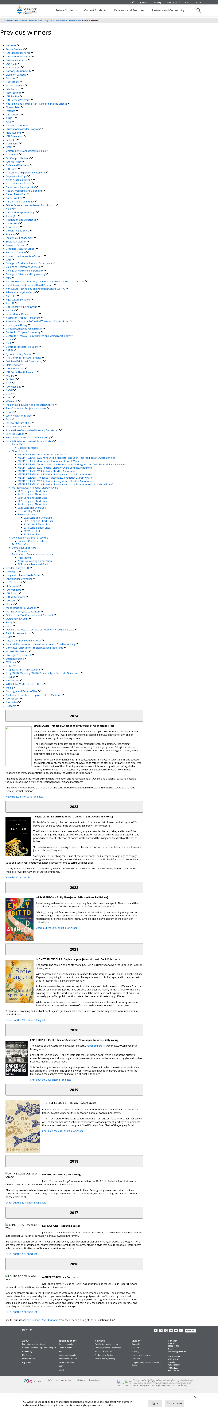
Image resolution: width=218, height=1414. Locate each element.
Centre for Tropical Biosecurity (23, 332)
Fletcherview (13, 365)
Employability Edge (16, 176)
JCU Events (12, 593)
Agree (155, 1403)
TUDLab (11, 677)
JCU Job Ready (14, 161)
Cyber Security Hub (17, 426)
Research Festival (16, 245)
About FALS (18, 444)
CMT (9, 343)
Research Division (16, 252)
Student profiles (15, 658)
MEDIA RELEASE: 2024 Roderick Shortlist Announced (46, 471)
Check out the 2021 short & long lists (25, 1020)
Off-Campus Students (18, 158)
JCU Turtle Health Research (21, 372)
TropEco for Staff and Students (23, 669)
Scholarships (13, 89)
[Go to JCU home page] (27, 1330)
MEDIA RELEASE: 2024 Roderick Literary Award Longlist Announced (55, 474)
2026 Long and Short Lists (32, 491)
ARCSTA (10, 310)
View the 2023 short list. (18, 877)
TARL (9, 397)
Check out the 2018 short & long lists (25, 1202)
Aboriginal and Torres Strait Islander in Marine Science (36, 103)
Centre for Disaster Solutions (22, 346)
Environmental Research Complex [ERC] (28, 437)
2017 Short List (32, 531)
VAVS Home (13, 680)
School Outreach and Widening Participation (31, 205)
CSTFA (10, 350)
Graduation (12, 154)
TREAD (10, 666)
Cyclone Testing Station (19, 354)
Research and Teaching (129, 10)
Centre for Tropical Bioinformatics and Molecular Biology (38, 336)
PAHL (9, 626)
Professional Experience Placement (26, 172)
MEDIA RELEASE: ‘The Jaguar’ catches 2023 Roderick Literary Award (55, 477)
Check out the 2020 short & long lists (50, 1079)
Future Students (66, 10)
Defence (11, 110)
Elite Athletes (13, 107)
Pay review (12, 702)
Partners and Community (168, 10)
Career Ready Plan (16, 194)
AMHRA (10, 303)
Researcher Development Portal (24, 640)
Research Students (66, 1362)
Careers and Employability (20, 187)
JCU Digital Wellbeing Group (22, 307)
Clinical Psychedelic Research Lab (24, 328)
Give (198, 2)
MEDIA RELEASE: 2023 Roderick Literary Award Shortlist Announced (55, 481)
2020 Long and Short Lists (38, 521)
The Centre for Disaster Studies (24, 357)
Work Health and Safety (19, 415)
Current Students (95, 10)
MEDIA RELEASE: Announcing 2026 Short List (42, 454)
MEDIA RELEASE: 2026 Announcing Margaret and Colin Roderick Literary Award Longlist (66, 457)
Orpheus (11, 379)
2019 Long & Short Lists (37, 524)
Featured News (28, 1358)
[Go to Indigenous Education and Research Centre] (121, 1385)
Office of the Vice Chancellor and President (30, 615)
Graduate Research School (21, 248)
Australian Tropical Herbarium (23, 317)
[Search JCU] (198, 10)
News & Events (20, 451)
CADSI (9, 390)
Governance (13, 227)
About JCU (12, 216)
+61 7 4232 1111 (174, 1365)
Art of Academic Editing (19, 183)
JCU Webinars (14, 589)
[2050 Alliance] (34, 1383)
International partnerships (21, 212)
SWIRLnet (11, 662)
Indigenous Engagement (20, 238)
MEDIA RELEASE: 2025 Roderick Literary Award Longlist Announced (55, 467)
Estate (9, 412)
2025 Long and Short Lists (32, 494)
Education (136, 1358)
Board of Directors (28, 447)
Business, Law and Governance (108, 1347)
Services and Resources (141, 1355)
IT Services (12, 586)
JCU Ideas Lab (14, 386)
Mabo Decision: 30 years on (21, 607)
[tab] (74, 716)
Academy (11, 234)
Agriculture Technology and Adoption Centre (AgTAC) (36, 288)
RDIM (9, 636)
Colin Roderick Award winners (41, 1320)
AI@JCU (10, 118)
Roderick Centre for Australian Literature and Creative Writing (41, 644)
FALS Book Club (20, 544)
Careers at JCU (14, 198)
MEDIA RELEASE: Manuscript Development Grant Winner (49, 461)
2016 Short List (32, 534)
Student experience (17, 60)
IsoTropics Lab (14, 582)
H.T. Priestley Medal (29, 511)
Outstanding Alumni (17, 618)
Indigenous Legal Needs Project (24, 575)
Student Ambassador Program (23, 129)
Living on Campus (16, 74)
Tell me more (174, 1403)
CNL (8, 394)
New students (14, 132)
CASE (9, 259)
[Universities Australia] (59, 1380)
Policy (9, 622)
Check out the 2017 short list (21, 1254)
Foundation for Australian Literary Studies (23, 20)
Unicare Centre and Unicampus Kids (26, 150)
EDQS (9, 147)
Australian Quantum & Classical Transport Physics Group (38, 321)
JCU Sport (11, 600)
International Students (19, 56)
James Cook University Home (30, 9)
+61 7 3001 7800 (174, 1370)
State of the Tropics (17, 651)
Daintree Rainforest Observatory (24, 361)
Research (11, 706)
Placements (12, 143)
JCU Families (13, 96)
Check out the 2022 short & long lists (56, 927)
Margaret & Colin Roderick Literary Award (62, 20)
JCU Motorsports (16, 597)
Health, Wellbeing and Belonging (24, 190)
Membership (25, 551)
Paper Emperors (95, 1045)
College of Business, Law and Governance (29, 263)
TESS (9, 383)
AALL (9, 121)
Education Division (16, 241)
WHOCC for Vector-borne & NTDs (25, 684)
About (26, 1340)
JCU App (144, 2)
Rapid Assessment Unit (19, 633)
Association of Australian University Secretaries (32, 430)
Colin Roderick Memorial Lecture (30, 537)
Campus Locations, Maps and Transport (39, 1347)
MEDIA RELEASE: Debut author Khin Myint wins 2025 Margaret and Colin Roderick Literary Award (71, 464)
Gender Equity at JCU (18, 568)
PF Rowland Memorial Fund (33, 564)
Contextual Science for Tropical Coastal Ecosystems (35, 647)
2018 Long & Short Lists (37, 527)
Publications (13, 81)
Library (157, 2)
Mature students (15, 85)
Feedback (190, 1330)
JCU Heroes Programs (18, 100)
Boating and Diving (17, 325)
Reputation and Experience (21, 219)
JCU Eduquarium (15, 368)
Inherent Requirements (19, 578)
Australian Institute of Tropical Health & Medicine (34, 695)
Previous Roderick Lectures (33, 541)
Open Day (11, 63)
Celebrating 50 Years (18, 230)
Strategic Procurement (19, 655)
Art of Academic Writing (19, 179)
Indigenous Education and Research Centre (30, 404)
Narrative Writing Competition (35, 561)
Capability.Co (13, 114)
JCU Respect (13, 698)
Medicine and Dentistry (104, 1355)
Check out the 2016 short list (21, 1312)
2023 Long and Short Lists (32, 501)
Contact (186, 2)
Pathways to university (19, 71)
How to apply (13, 67)
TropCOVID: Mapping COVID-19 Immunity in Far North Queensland (43, 673)
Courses (11, 78)
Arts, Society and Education (106, 1344)
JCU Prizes (12, 169)
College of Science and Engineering (26, 274)
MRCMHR (11, 45)
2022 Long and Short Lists (32, 504)
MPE (9, 277)
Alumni (10, 209)
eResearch (12, 401)
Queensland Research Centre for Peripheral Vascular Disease (40, 629)
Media (9, 687)
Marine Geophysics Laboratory (23, 611)
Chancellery (12, 223)
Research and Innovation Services (25, 256)
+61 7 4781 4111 (174, 1359)
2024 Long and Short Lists (32, 497)
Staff (131, 2)
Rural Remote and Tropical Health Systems (30, 285)
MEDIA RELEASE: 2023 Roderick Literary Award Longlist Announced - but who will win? (65, 484)
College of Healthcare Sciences (23, 267)
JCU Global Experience (18, 52)
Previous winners (27, 514)
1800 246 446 (173, 1346)
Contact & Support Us (24, 547)
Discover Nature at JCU (19, 423)
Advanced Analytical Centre (21, 292)
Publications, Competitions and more (32, 554)
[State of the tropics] (88, 1380)
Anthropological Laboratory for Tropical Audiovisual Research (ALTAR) (45, 281)
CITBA (9, 339)
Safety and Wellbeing (18, 165)
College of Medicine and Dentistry (25, 270)
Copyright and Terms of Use (22, 691)
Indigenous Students (67, 1355)
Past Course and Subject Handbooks (26, 408)
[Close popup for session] (195, 1397)
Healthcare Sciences (103, 1351)
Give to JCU (12, 571)
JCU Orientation (15, 136)
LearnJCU (172, 2)
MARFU (10, 375)
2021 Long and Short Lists (32, 507)
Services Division (15, 433)
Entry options (14, 92)
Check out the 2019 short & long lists (62, 1131)
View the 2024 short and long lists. (24, 796)
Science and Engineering (105, 1358)
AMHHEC (11, 296)
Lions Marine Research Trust (22, 314)
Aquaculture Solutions (18, 299)
